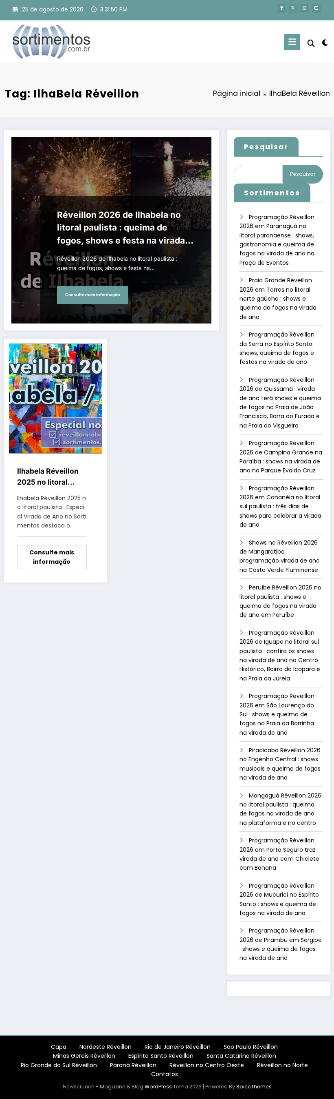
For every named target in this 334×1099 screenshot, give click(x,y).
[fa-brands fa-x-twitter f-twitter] (293, 8)
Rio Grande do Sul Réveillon (59, 1065)
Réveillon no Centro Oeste (206, 1065)
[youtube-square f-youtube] (316, 8)
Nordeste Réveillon (105, 1047)
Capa (58, 1047)
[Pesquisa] (311, 43)
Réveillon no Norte (282, 1065)
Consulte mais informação (92, 294)
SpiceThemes (254, 1086)
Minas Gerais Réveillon (84, 1056)
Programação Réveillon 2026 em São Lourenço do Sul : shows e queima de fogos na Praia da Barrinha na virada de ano (277, 714)
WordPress (158, 1086)
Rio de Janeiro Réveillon (178, 1047)
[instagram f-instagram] (304, 8)
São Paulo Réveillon (251, 1047)
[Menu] (292, 42)
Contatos (164, 1074)
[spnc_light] (324, 42)
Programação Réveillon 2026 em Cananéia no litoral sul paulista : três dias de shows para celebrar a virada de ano (280, 506)
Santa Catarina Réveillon (241, 1056)
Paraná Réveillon (133, 1065)
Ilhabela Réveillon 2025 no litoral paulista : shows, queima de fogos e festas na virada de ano (50, 477)
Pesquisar (266, 147)
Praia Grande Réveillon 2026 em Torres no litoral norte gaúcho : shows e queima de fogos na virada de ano (278, 298)
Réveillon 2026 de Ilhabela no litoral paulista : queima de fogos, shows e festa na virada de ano (121, 228)
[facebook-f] (281, 8)
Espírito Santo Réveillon (160, 1056)
